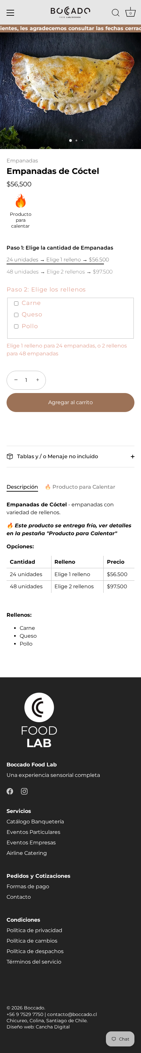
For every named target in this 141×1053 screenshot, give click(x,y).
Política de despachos (35, 951)
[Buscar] (116, 14)
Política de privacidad (34, 930)
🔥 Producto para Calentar (80, 487)
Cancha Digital (53, 1026)
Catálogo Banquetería (35, 821)
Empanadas (22, 161)
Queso (32, 314)
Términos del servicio (34, 962)
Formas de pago (28, 886)
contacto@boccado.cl (72, 1014)
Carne (31, 303)
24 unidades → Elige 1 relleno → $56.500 (58, 259)
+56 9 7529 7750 (25, 1014)
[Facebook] (10, 791)
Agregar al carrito (70, 402)
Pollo (30, 326)
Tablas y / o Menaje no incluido (57, 456)
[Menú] (10, 13)
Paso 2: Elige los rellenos (46, 289)
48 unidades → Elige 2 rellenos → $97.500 (59, 272)
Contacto (19, 897)
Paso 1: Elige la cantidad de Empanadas (60, 248)
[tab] (26, 487)
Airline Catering (27, 853)
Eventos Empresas (31, 842)
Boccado (34, 1007)
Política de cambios (32, 941)
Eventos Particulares (33, 832)
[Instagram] (24, 791)
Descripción (22, 487)
